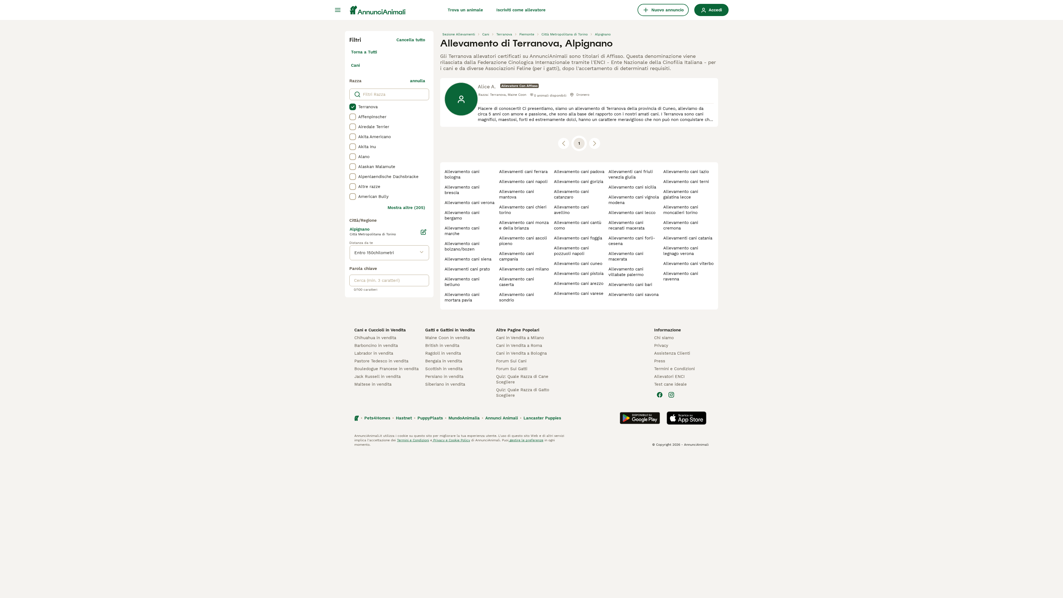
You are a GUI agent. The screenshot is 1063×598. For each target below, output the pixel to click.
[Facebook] (659, 394)
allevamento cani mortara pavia (462, 297)
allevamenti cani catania (687, 238)
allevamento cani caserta (516, 282)
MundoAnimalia (464, 418)
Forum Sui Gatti (511, 368)
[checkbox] (352, 106)
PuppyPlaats (430, 418)
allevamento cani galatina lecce (680, 194)
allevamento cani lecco (632, 212)
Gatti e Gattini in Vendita (450, 330)
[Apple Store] (686, 418)
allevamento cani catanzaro (571, 194)
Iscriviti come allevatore (521, 9)
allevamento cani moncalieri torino (680, 210)
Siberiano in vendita (445, 384)
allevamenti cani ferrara (523, 171)
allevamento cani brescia (462, 190)
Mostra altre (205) (406, 207)
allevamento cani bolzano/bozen (462, 246)
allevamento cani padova (579, 171)
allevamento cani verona (469, 202)
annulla (417, 80)
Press (659, 361)
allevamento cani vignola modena (633, 200)
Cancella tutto (410, 39)
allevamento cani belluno (462, 282)
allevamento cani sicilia (632, 187)
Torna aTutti (364, 52)
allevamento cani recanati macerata (626, 225)
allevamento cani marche (462, 231)
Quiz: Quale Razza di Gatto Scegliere (522, 392)
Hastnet (404, 418)
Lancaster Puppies (542, 418)
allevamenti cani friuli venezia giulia (630, 174)
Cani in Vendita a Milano (520, 337)
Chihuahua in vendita (375, 337)
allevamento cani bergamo (462, 215)
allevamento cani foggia (578, 238)
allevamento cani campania (516, 256)
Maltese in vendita (372, 384)
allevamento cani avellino (571, 210)
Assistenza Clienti (672, 353)
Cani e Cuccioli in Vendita (380, 330)
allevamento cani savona (633, 294)
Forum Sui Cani (511, 361)
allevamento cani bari (630, 284)
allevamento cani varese (578, 293)
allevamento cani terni (686, 181)
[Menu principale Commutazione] (337, 10)
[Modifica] (423, 232)
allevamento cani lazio (686, 171)
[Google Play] (640, 418)
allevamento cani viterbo (688, 263)
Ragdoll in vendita (443, 353)
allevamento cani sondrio (516, 297)
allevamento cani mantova (516, 194)
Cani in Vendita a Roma (519, 345)
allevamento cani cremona (680, 225)
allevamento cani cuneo (578, 263)
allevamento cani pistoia (578, 273)
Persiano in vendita (444, 376)
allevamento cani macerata (625, 256)
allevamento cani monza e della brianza (524, 225)
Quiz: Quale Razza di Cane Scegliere (522, 379)
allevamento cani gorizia (578, 181)
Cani (355, 65)
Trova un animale (465, 9)
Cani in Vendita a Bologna (521, 353)
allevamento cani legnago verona (680, 251)
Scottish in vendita (444, 368)
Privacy (661, 345)
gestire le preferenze (526, 440)
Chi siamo (664, 337)
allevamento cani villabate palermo (626, 272)
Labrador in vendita (373, 353)
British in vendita (442, 345)
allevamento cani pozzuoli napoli (571, 251)
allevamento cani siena (468, 259)
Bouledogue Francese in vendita (386, 368)
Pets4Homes (377, 418)
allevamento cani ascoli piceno (523, 241)
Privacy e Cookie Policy (451, 440)
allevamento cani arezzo (578, 283)
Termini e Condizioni (674, 368)
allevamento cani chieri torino (522, 210)
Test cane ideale (670, 384)
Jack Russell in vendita (377, 376)
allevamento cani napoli (523, 181)
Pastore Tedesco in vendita (381, 361)
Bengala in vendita (443, 361)
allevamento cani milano (524, 269)
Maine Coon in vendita (447, 337)
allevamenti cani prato (467, 269)
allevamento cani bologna (462, 174)
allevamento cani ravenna (680, 276)
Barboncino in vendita (376, 345)
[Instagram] (671, 394)
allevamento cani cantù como (577, 225)
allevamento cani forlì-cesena (631, 241)
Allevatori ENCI (669, 376)
